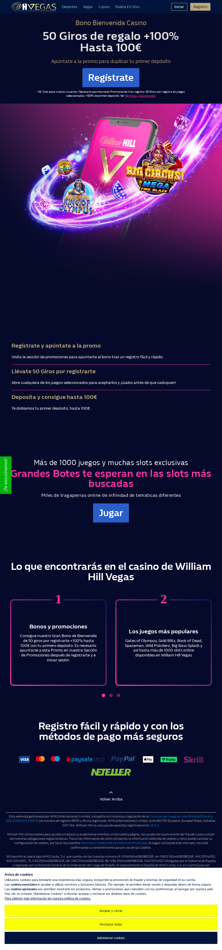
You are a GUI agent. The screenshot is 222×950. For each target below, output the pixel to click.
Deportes (69, 7)
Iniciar (179, 7)
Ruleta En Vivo (127, 7)
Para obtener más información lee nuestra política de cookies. (48, 898)
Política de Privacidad (132, 843)
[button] (6, 475)
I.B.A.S (154, 825)
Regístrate (111, 77)
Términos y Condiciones (140, 96)
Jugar (111, 512)
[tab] (103, 695)
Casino (104, 7)
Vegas (88, 7)
